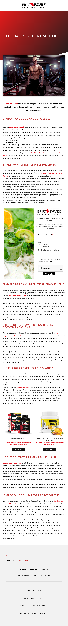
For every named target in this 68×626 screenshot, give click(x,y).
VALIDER (49, 273)
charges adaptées (23, 387)
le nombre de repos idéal (17, 295)
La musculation (11, 103)
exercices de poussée (17, 127)
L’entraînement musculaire (12, 463)
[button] (34, 569)
